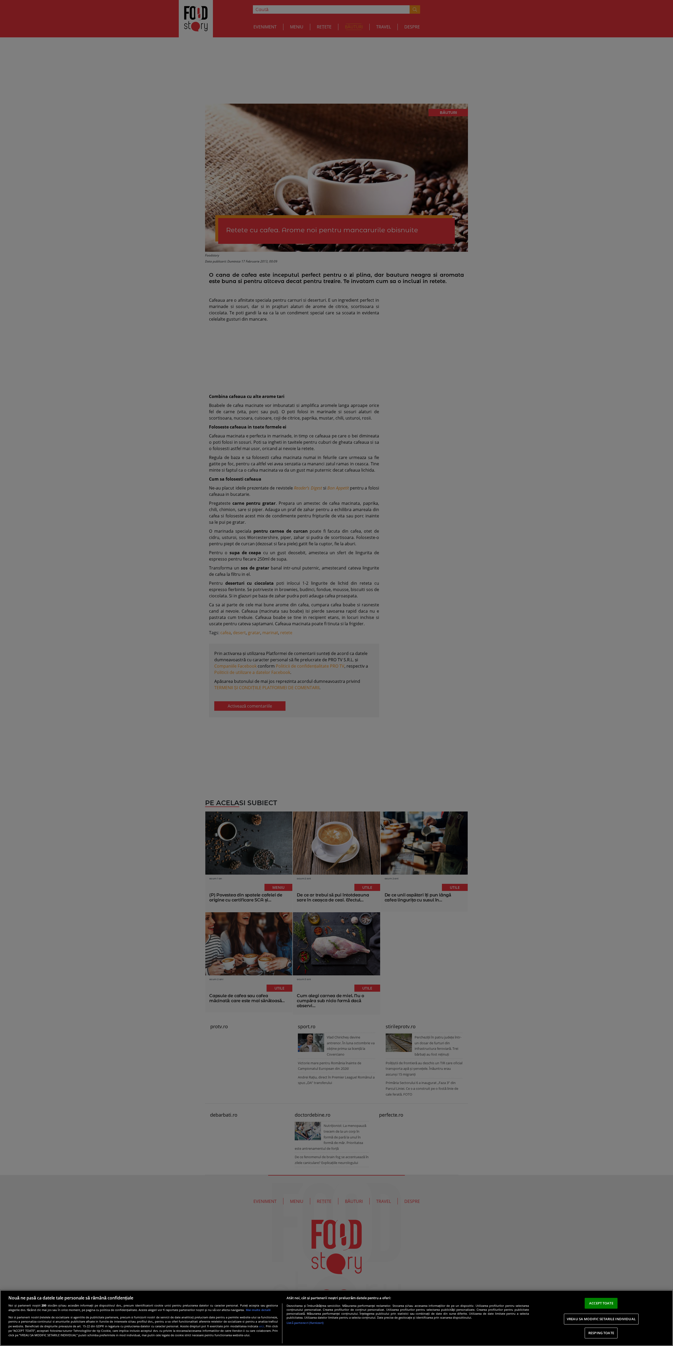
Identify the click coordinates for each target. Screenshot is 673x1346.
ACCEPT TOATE (601, 1303)
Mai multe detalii (258, 1310)
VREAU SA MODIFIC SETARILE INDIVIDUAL (601, 1319)
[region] (336, 1318)
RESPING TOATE (601, 1332)
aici (261, 1326)
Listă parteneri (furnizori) (305, 1323)
